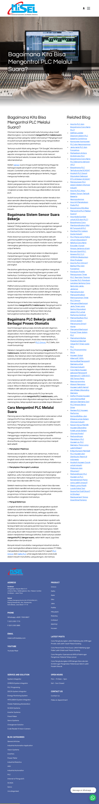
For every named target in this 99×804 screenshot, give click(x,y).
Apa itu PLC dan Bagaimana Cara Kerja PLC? (80, 127)
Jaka (53, 603)
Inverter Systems (13, 712)
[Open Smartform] (92, 797)
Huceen (54, 628)
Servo (9, 787)
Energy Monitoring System (17, 696)
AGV (9, 766)
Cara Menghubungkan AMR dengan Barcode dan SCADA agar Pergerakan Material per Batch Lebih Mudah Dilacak (70, 663)
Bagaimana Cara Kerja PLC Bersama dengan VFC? (80, 162)
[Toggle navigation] (89, 8)
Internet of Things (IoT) (15, 779)
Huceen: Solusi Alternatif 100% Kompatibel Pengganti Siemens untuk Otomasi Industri (80, 361)
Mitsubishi (55, 612)
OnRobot (54, 620)
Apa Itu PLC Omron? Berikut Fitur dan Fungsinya (79, 266)
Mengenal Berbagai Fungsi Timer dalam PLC (79, 332)
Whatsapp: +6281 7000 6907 (18, 617)
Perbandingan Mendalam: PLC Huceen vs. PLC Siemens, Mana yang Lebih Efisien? (79, 442)
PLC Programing (13, 687)
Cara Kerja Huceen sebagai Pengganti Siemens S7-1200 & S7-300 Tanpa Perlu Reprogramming (80, 375)
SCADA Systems (13, 708)
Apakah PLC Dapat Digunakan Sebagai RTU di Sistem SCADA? (80, 176)
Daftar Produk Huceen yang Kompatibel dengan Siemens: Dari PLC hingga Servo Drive (80, 401)
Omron (53, 587)
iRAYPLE (54, 624)
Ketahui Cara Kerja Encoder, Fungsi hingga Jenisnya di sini (80, 245)
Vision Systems (13, 750)
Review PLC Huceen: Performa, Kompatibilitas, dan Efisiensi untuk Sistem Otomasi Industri (79, 416)
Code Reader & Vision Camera (18, 729)
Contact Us (55, 696)
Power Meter (12, 758)
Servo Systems (13, 720)
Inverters (10, 754)
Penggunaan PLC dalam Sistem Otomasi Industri (80, 185)
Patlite (53, 608)
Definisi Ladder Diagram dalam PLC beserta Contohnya (79, 136)
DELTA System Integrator (16, 691)
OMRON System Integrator (17, 683)
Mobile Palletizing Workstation (18, 704)
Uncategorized (13, 791)
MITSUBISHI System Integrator (19, 700)
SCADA (10, 783)
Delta (53, 591)
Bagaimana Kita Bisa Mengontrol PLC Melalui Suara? (80, 211)
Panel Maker (12, 716)
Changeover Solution (15, 725)
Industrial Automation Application (20, 745)
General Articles (13, 741)
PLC (9, 774)
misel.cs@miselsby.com (16, 638)
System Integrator (14, 679)
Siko (52, 599)
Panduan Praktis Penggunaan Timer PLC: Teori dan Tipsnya (80, 274)
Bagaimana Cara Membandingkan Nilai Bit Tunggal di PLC (79, 225)
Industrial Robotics (14, 762)
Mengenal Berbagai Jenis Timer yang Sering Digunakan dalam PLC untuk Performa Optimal (79, 309)
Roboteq (54, 616)
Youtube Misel (12, 651)
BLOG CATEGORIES (15, 737)
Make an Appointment (59, 700)
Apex (53, 595)
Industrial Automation (15, 770)
